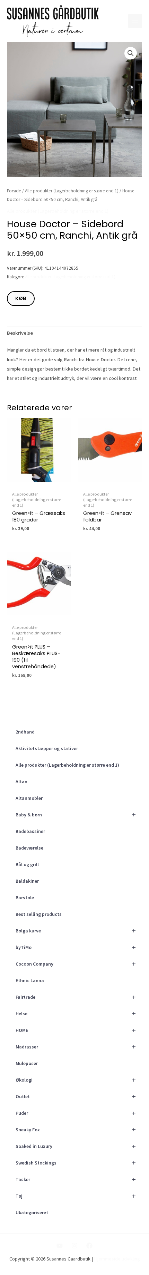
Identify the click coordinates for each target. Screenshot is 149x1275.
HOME (76, 1030)
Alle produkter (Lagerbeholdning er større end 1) (67, 765)
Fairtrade (76, 997)
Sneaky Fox (76, 1129)
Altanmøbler (29, 798)
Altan (21, 781)
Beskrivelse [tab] (20, 333)
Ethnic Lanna (30, 980)
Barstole (25, 897)
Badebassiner (30, 831)
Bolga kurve (76, 930)
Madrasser (76, 1046)
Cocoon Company (76, 963)
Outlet (76, 1096)
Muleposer (27, 1063)
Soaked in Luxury (76, 1146)
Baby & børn (76, 814)
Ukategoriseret (32, 1212)
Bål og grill (27, 864)
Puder (76, 1113)
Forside (14, 191)
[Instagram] (74, 1246)
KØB (20, 298)
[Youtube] (59, 1246)
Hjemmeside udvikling (117, 1259)
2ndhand (25, 732)
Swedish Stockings (76, 1162)
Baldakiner (27, 881)
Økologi (76, 1079)
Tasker (76, 1179)
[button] (130, 53)
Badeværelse (29, 848)
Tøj (76, 1195)
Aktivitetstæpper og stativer (47, 748)
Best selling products (39, 914)
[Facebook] (89, 1246)
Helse (76, 1013)
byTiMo (76, 947)
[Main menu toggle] (135, 21)
